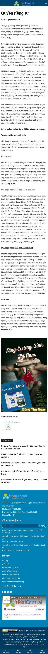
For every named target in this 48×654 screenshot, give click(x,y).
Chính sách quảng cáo (11, 578)
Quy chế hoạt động (9, 571)
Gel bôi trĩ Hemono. (12, 422)
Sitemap (5, 542)
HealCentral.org (40, 631)
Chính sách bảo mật (10, 568)
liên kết (28, 637)
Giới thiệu (6, 564)
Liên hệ (5, 561)
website (15, 634)
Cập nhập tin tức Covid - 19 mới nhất (15, 550)
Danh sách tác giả (16, 542)
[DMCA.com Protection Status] (10, 632)
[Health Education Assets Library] (24, 3)
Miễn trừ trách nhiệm (10, 575)
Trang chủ (4, 9)
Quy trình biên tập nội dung (13, 582)
